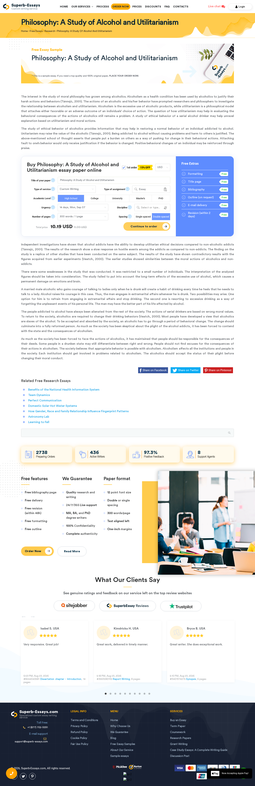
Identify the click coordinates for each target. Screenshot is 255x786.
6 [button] (130, 694)
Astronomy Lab (38, 416)
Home (64, 6)
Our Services (81, 6)
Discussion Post (179, 756)
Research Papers (180, 738)
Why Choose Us (120, 726)
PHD (160, 198)
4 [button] (120, 694)
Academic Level (42, 198)
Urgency (46, 207)
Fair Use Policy (79, 744)
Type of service (42, 189)
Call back (11, 773)
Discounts (153, 6)
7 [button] (135, 694)
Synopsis (191, 679)
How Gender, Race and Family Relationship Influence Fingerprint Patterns (78, 411)
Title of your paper (41, 180)
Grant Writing (178, 744)
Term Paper (177, 726)
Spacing (123, 216)
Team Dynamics (39, 395)
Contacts (180, 6)
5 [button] (125, 694)
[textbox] (152, 207)
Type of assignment (114, 189)
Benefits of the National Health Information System (63, 389)
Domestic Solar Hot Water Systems (52, 405)
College (95, 198)
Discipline (122, 207)
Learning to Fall (38, 422)
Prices (137, 6)
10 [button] (149, 694)
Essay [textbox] (142, 189)
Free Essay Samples (122, 744)
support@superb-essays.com (31, 741)
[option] (54, 653)
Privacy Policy (79, 726)
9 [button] (144, 694)
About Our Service (121, 750)
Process (103, 6)
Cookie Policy (79, 738)
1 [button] (106, 694)
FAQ (167, 6)
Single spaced (143, 216)
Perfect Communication (45, 400)
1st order (138, 167)
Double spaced (161, 216)
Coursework (177, 732)
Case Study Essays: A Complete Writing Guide (198, 750)
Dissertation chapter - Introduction (60, 679)
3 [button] (115, 694)
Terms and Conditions (84, 720)
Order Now (120, 6)
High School (71, 198)
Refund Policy (79, 732)
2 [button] (110, 694)
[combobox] (151, 189)
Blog (113, 738)
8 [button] (140, 694)
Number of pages (41, 216)
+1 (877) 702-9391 (37, 727)
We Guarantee (119, 732)
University (117, 198)
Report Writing (121, 679)
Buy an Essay (178, 720)
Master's (140, 198)
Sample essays (119, 756)
